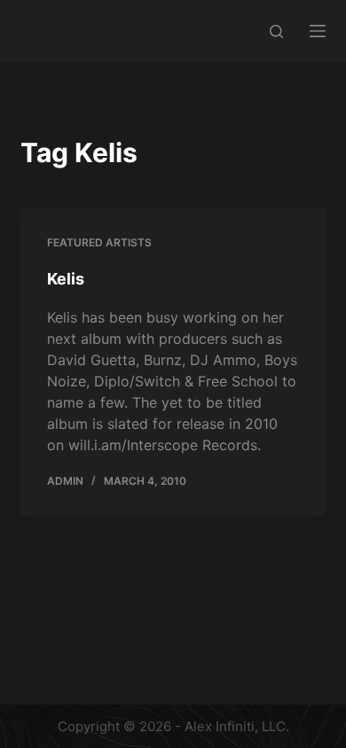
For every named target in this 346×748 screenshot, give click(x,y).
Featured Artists (99, 242)
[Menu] (318, 31)
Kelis (65, 278)
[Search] (276, 31)
